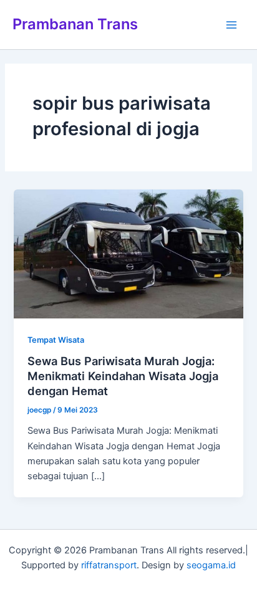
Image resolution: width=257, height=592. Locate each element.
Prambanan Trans (75, 24)
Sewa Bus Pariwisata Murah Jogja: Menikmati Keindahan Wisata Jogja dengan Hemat (122, 375)
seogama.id (211, 565)
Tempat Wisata (55, 340)
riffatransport (109, 565)
